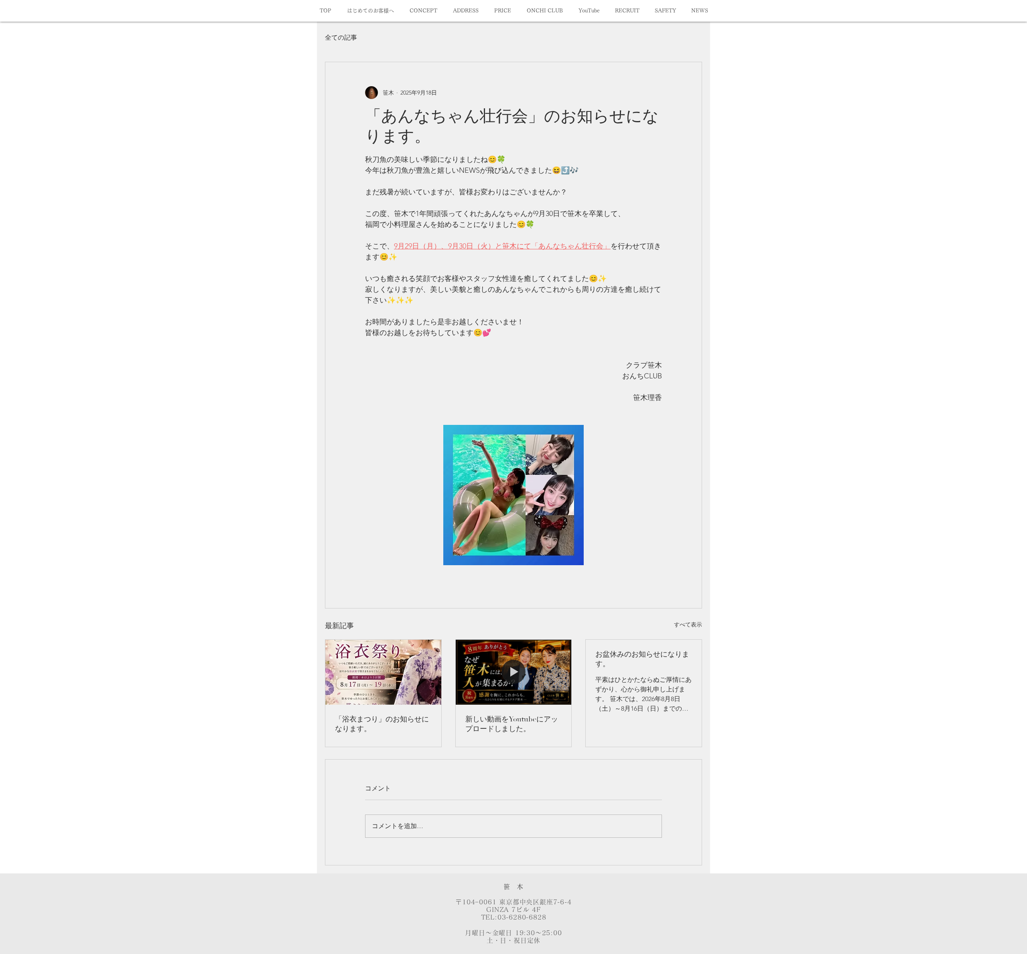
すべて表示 (688, 624)
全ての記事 (341, 37)
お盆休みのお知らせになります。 (642, 659)
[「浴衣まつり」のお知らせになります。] (383, 672)
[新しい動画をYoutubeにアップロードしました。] (514, 672)
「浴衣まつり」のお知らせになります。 (382, 724)
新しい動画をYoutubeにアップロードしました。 (511, 724)
